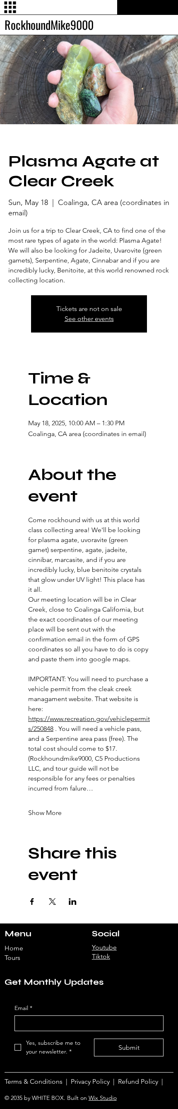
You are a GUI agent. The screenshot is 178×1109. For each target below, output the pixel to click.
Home (14, 948)
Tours (12, 958)
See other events (89, 319)
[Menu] (10, 7)
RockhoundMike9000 (49, 24)
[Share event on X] (52, 901)
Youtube (104, 947)
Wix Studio (103, 1098)
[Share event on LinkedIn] (73, 901)
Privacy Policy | (94, 1081)
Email (23, 1008)
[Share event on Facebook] (32, 901)
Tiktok (101, 956)
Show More (45, 813)
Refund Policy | (141, 1081)
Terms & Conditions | (38, 1081)
